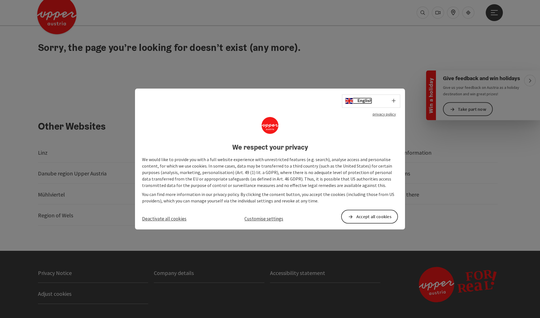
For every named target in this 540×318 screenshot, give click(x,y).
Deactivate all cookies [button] (164, 219)
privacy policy (384, 114)
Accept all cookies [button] (374, 216)
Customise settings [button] (263, 219)
